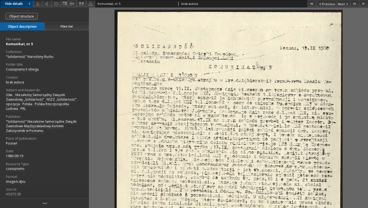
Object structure (21, 16)
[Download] (37, 3)
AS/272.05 (13, 194)
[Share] (46, 3)
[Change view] (64, 3)
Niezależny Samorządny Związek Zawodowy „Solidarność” (35, 97)
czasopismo (15, 168)
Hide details (14, 3)
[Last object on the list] (354, 3)
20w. (9, 95)
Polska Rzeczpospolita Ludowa (37, 106)
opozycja (13, 104)
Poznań (11, 143)
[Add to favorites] (56, 3)
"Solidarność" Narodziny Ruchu (29, 56)
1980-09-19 (14, 156)
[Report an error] (90, 3)
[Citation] (81, 3)
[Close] (363, 3)
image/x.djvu (15, 181)
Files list (67, 26)
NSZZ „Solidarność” (61, 99)
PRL (23, 108)
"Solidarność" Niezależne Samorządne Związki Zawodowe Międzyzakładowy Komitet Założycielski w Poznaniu (41, 126)
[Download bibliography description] (72, 4)
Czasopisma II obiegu (22, 69)
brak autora (15, 82)
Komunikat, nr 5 (19, 44)
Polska (27, 104)
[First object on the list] (311, 3)
